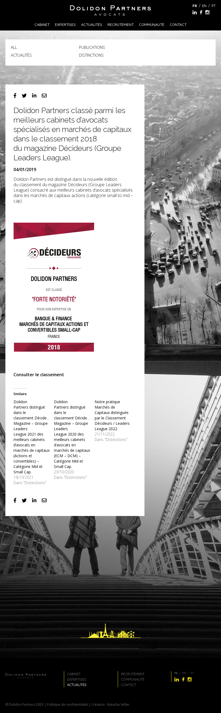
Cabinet (42, 24)
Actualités (91, 24)
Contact (178, 24)
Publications (92, 47)
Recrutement (121, 24)
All (14, 47)
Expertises (65, 24)
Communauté (151, 24)
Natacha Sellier (118, 704)
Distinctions (91, 55)
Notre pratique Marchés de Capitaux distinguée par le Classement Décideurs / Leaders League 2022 (112, 415)
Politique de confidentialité (67, 704)
